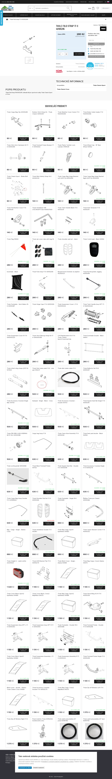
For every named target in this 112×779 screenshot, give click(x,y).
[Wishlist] (98, 9)
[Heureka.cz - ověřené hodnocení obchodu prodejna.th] (96, 69)
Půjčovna (92, 2)
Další (104, 15)
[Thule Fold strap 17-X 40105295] (29, 44)
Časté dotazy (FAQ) (11, 760)
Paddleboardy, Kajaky (88, 15)
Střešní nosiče (8, 15)
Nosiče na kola (40, 15)
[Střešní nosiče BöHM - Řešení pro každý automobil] (7, 8)
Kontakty (100, 2)
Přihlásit (106, 8)
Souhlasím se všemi (25, 767)
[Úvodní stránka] (7, 19)
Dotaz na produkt (96, 56)
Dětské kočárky (56, 15)
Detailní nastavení (38, 767)
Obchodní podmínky (72, 2)
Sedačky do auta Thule (72, 15)
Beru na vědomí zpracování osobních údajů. (97, 46)
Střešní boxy (24, 15)
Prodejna (83, 2)
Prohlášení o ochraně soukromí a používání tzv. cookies (57, 761)
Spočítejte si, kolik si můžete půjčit (76, 71)
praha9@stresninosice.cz (97, 53)
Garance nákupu (10, 757)
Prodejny (8, 762)
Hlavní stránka (59, 2)
